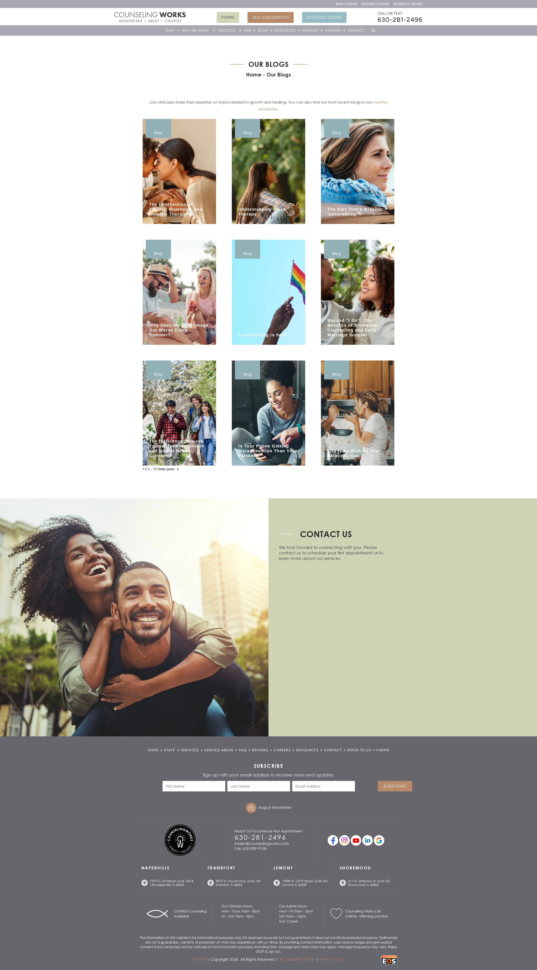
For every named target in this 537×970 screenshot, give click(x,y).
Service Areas (218, 750)
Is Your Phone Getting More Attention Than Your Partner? (267, 451)
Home (153, 750)
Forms (228, 17)
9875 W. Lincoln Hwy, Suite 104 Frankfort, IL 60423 (238, 883)
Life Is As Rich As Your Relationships (354, 453)
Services (226, 30)
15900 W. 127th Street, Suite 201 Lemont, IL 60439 (305, 883)
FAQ (247, 30)
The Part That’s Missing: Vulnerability (355, 211)
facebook (333, 840)
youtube (356, 840)
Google (379, 840)
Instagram (344, 840)
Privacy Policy (332, 959)
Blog (262, 30)
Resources (285, 30)
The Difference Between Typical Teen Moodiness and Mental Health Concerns (176, 448)
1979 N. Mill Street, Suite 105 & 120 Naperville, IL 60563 (172, 883)
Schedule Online (407, 4)
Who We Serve (195, 30)
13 (155, 469)
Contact (356, 30)
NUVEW (199, 959)
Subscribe (395, 786)
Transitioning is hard (262, 335)
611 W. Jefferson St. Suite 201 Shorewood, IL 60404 (369, 883)
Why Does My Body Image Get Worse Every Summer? (178, 330)
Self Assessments (270, 17)
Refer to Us (359, 750)
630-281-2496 (400, 20)
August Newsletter (274, 807)
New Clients (346, 4)
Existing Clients (375, 4)
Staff (170, 30)
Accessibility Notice (297, 959)
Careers (333, 30)
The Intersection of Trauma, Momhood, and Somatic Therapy (176, 209)
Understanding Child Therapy (261, 211)
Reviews (310, 30)
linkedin (367, 840)
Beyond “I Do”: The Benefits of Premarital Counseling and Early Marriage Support (352, 327)
